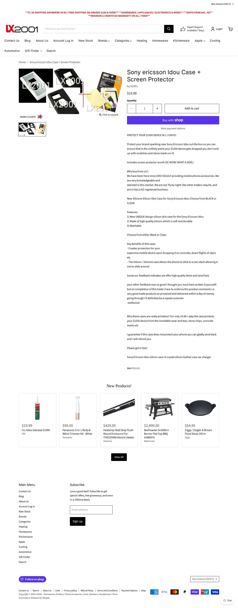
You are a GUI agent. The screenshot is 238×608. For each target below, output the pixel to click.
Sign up (78, 521)
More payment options (173, 128)
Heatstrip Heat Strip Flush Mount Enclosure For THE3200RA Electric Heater (118, 433)
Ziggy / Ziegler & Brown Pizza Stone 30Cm (198, 432)
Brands (103, 40)
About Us (42, 40)
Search (51, 50)
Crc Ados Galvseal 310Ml (36, 430)
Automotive (12, 50)
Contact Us (11, 40)
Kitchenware (181, 40)
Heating (142, 40)
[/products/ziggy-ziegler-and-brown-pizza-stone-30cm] (200, 408)
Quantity (131, 100)
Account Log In (63, 40)
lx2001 (134, 86)
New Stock (86, 40)
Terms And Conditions (107, 590)
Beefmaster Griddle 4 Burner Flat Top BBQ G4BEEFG (156, 433)
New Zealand (221, 4)
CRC (23, 433)
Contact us (24, 590)
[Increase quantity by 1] (157, 108)
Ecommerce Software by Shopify (34, 597)
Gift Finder (32, 50)
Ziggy (187, 437)
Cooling (215, 40)
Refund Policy (87, 590)
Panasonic (67, 437)
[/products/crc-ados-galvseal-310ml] (37, 408)
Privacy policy (70, 590)
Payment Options (129, 590)
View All (119, 457)
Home (22, 62)
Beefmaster (149, 441)
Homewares (160, 40)
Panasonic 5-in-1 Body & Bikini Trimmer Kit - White (77, 432)
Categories (122, 40)
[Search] (169, 29)
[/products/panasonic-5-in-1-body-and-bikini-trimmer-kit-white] (78, 408)
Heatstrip (107, 441)
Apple (199, 40)
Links (57, 590)
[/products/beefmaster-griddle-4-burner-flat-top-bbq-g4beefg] (159, 408)
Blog (27, 40)
